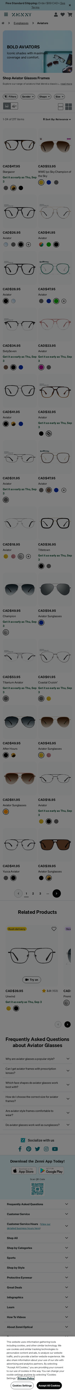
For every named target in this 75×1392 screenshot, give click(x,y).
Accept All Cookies (49, 1385)
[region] (37, 1364)
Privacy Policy (26, 1378)
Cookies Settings (22, 1385)
